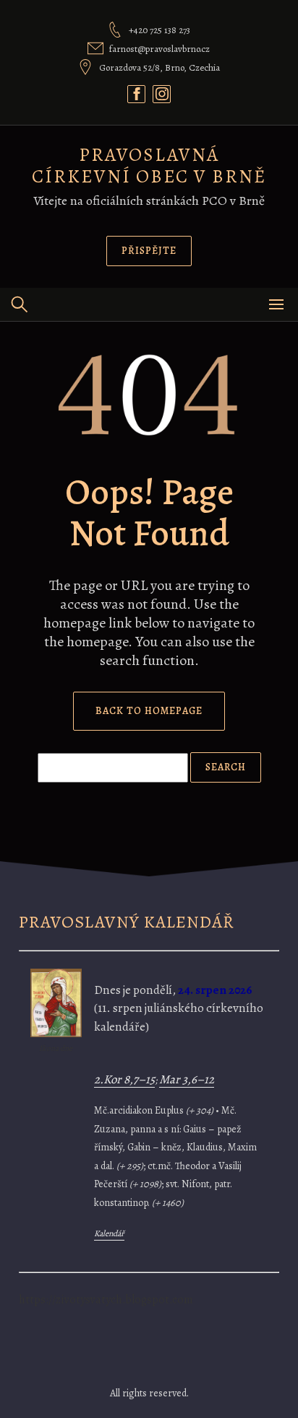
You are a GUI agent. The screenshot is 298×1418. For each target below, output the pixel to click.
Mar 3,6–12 (186, 1079)
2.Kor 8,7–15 (124, 1079)
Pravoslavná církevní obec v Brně (149, 165)
